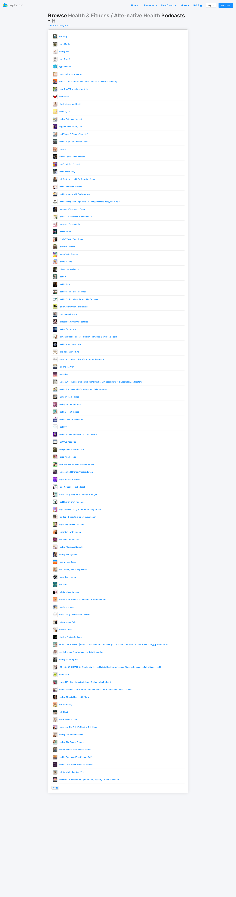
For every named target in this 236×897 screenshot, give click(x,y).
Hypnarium (63, 374)
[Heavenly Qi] (55, 111)
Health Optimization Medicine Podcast (76, 764)
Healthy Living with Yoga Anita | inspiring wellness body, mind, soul (89, 201)
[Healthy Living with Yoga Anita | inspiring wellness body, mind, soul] (55, 201)
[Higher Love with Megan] (55, 532)
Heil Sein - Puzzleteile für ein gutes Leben (77, 517)
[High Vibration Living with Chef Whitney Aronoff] (55, 509)
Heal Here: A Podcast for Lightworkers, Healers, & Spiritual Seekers (89, 779)
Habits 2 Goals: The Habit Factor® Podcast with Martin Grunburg (88, 81)
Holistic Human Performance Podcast (75, 749)
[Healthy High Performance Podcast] (55, 141)
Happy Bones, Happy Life (70, 126)
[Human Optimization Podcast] (55, 156)
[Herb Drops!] (55, 59)
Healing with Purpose (68, 659)
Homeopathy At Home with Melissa (74, 614)
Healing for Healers (67, 329)
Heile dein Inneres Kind (69, 352)
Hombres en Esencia (68, 314)
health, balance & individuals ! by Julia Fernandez (81, 652)
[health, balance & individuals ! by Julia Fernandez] (55, 652)
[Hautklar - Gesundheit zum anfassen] (55, 216)
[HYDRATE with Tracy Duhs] (55, 239)
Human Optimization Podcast (72, 156)
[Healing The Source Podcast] (55, 742)
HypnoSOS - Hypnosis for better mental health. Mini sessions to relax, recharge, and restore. (100, 382)
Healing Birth (64, 51)
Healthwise (64, 674)
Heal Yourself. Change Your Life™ (73, 134)
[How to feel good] (55, 607)
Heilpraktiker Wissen (68, 719)
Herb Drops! (64, 59)
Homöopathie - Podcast (69, 164)
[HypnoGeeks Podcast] (55, 254)
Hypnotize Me (65, 66)
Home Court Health (67, 577)
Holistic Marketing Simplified (71, 772)
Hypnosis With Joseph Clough (72, 209)
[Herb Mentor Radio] (55, 562)
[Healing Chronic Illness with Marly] (55, 697)
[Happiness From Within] (55, 224)
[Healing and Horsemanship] (55, 734)
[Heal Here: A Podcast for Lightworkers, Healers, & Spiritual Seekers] (55, 779)
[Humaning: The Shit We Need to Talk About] (55, 727)
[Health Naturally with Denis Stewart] (55, 194)
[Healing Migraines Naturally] (55, 547)
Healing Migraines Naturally (71, 547)
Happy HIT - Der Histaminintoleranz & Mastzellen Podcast (85, 682)
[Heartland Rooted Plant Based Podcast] (55, 464)
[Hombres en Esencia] (55, 314)
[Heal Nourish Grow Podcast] (55, 502)
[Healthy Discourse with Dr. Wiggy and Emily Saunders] (55, 389)
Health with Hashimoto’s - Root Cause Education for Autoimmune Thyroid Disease (95, 689)
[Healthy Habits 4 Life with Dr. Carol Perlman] (55, 434)
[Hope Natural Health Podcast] (55, 487)
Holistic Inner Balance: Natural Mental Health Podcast (83, 599)
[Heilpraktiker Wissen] (55, 719)
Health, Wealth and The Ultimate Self (75, 757)
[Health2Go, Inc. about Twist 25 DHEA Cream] (55, 299)
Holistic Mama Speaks (69, 592)
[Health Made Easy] (55, 171)
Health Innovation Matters (70, 186)
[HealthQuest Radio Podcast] (55, 419)
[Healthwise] (55, 674)
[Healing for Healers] (55, 329)
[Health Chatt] (55, 284)
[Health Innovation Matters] (55, 186)
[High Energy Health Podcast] (55, 524)
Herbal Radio (64, 44)
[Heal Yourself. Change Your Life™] (55, 134)
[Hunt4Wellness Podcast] (55, 442)
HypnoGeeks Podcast (68, 254)
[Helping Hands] (55, 261)
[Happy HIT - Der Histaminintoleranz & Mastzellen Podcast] (55, 682)
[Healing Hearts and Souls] (55, 404)
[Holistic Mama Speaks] (55, 592)
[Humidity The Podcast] (55, 396)
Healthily (62, 277)
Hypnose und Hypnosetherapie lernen (76, 472)
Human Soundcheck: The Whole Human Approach (81, 359)
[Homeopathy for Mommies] (55, 74)
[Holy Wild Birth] (55, 629)
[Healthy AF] (55, 427)
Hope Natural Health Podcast (72, 487)
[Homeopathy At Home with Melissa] (55, 614)
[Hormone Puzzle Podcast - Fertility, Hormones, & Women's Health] (55, 336)
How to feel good (66, 607)
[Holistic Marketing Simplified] (55, 772)
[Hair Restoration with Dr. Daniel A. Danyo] (55, 179)
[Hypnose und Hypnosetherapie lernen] (55, 472)
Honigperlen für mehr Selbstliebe (73, 322)
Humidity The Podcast (69, 397)
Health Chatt (64, 284)
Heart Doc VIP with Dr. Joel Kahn (73, 89)
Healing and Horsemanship (71, 734)
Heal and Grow (65, 231)
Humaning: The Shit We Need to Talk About (78, 727)
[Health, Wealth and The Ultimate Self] (55, 757)
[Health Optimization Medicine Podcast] (55, 764)
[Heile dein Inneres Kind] (55, 351)
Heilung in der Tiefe (67, 622)
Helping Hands (65, 262)
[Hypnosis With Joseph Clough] (55, 209)
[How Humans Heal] (55, 246)
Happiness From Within (69, 224)
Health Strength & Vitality (70, 344)
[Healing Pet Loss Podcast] (55, 119)
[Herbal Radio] (55, 44)
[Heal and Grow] (55, 231)
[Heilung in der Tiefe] (55, 622)
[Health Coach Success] (55, 411)
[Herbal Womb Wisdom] (55, 539)
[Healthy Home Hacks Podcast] (55, 291)
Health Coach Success (69, 412)
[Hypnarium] (55, 374)
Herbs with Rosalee (67, 457)
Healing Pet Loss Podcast (70, 119)
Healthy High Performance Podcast (74, 141)
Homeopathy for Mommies (70, 74)
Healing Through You (68, 554)
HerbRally (63, 36)
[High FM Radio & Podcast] (55, 637)
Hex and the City (66, 367)
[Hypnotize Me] (55, 66)
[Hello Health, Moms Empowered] (55, 569)
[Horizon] (55, 149)
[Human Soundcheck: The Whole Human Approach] (55, 359)
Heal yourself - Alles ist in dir (71, 449)
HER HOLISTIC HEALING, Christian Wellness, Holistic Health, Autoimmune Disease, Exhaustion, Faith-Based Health (110, 667)
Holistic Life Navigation (69, 269)
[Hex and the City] (55, 366)
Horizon (62, 149)
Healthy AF (64, 427)
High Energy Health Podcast (71, 524)
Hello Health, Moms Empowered (73, 569)
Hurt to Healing (65, 704)
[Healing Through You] (55, 554)
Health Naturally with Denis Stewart (75, 194)
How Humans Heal (67, 247)
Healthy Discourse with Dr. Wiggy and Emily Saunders (83, 389)
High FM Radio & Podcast (70, 637)
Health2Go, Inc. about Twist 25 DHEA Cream (79, 299)
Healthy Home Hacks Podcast (72, 292)
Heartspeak (64, 96)
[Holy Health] (55, 712)
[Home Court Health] (55, 577)
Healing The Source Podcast (71, 742)
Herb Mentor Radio (67, 562)
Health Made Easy (67, 171)
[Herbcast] (55, 584)
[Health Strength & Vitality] (55, 344)
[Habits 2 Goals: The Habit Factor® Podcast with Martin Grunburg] (55, 81)
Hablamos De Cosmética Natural (73, 307)
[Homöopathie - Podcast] (55, 164)
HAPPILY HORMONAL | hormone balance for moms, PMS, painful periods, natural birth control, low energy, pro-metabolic (113, 644)
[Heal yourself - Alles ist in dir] (55, 449)
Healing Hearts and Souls (70, 404)
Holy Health (64, 712)
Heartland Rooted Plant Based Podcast (76, 464)
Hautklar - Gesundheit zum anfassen (75, 216)
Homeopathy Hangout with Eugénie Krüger (78, 494)
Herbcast (63, 584)
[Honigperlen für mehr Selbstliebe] (55, 321)
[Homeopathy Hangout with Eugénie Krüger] (55, 494)
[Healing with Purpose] (55, 659)
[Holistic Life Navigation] (55, 269)
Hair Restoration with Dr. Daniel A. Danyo (77, 179)
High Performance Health (70, 104)
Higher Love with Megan (70, 532)
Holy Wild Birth (65, 629)
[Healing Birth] (55, 51)
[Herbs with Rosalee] (55, 457)
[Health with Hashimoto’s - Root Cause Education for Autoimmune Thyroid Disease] (55, 689)
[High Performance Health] (55, 104)
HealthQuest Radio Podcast (71, 419)
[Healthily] (55, 276)
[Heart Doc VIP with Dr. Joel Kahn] (55, 89)
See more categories (59, 25)
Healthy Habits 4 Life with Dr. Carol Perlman (78, 434)
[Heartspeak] (55, 96)
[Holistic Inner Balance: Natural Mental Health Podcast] (55, 599)
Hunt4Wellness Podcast (69, 442)
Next (55, 787)
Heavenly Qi (64, 111)
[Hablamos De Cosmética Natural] (55, 306)
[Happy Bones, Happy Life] (55, 126)
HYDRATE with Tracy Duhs (71, 239)
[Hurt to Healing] (55, 704)
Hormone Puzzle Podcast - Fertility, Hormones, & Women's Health (88, 337)
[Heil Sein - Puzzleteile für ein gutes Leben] (55, 517)
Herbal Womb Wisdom (69, 539)
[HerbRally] (55, 36)
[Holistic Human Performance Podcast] (55, 749)
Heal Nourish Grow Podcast (71, 502)
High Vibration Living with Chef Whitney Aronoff (80, 509)
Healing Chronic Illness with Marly (74, 697)
